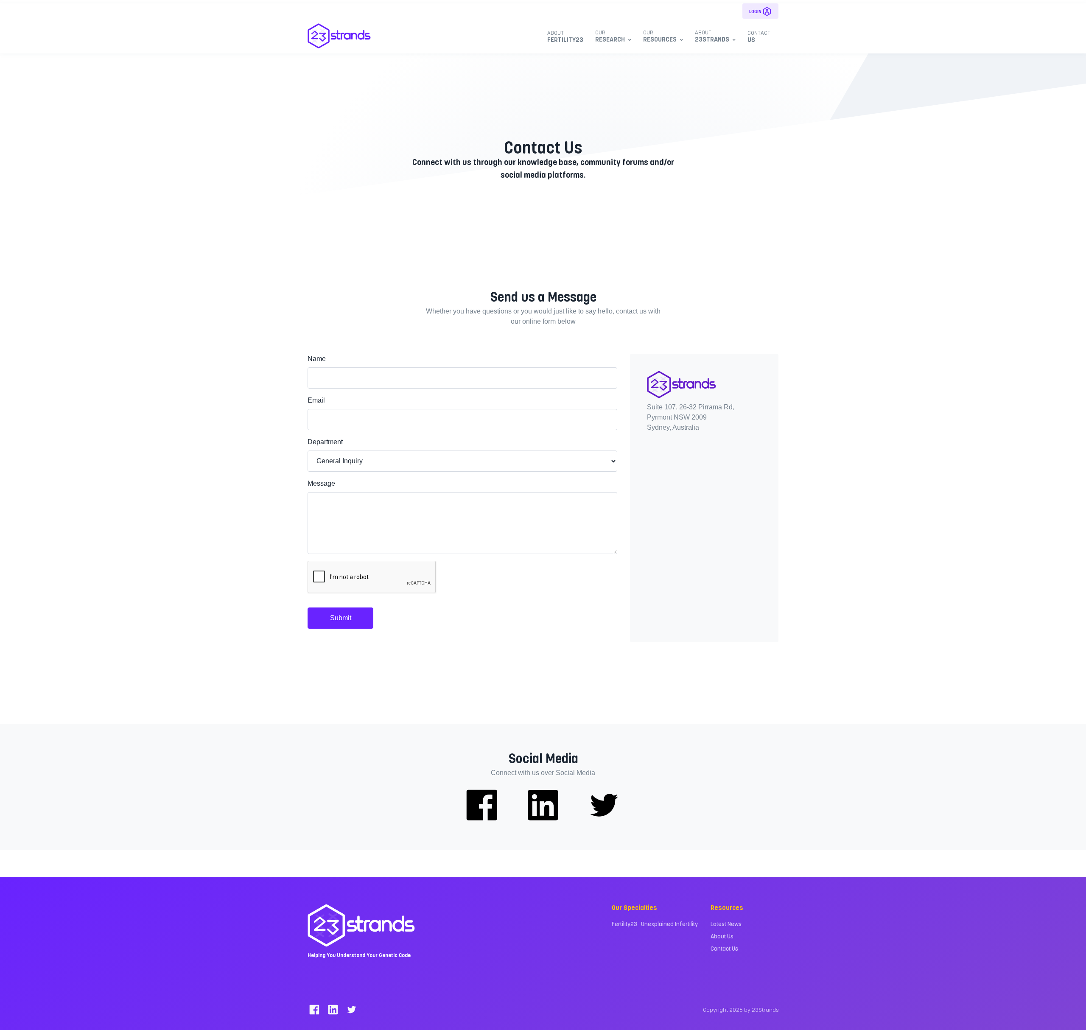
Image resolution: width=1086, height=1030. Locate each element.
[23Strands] (339, 35)
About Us (722, 936)
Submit (340, 617)
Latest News (726, 923)
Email (316, 400)
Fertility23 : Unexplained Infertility (655, 923)
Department (325, 441)
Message (321, 483)
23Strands (712, 36)
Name (317, 358)
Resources (660, 36)
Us (758, 36)
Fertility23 (565, 36)
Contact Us (724, 948)
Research (610, 36)
